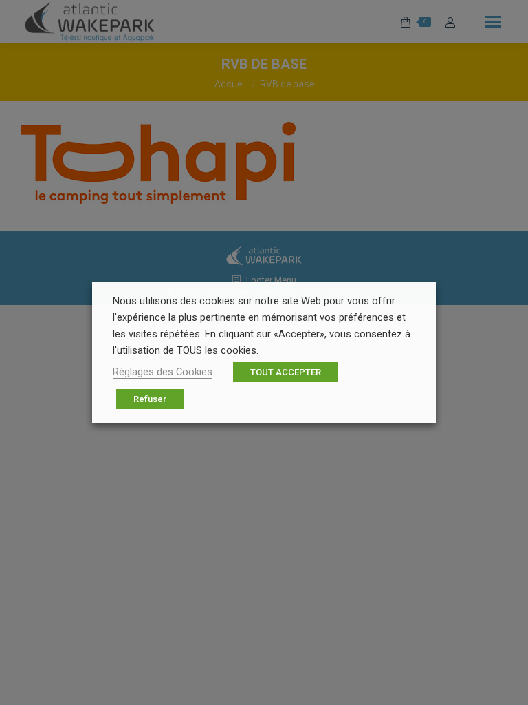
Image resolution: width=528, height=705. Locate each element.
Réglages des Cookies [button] (162, 372)
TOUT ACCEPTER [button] (285, 372)
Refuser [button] (149, 399)
